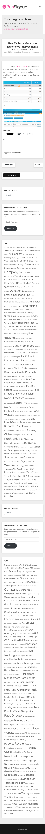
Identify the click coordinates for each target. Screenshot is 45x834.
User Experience (15, 153)
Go (32, 316)
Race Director (28, 390)
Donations (16, 290)
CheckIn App (8, 265)
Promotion (32, 372)
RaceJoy (20, 403)
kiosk (13, 333)
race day (30, 376)
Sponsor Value (16, 462)
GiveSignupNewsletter (23, 316)
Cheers (29, 264)
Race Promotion (23, 407)
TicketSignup (22, 472)
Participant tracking (9, 365)
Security (26, 450)
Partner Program (25, 364)
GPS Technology (29, 319)
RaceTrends (28, 411)
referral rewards (20, 419)
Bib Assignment (27, 254)
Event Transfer (27, 298)
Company (11, 272)
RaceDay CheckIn (18, 379)
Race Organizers (11, 407)
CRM (33, 279)
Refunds (8, 422)
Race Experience (30, 398)
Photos (17, 368)
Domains (6, 291)
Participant (16, 357)
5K (5, 247)
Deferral (24, 287)
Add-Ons (24, 247)
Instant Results (8, 330)
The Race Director (20, 469)
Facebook (10, 301)
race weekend (20, 415)
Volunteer (20, 490)
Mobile (16, 345)
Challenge (8, 261)
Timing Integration (34, 476)
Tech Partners (29, 465)
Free (19, 306)
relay (39, 422)
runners (17, 430)
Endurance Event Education (12, 298)
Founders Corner (10, 306)
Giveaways (29, 312)
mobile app (27, 345)
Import (22, 327)
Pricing (25, 368)
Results (20, 426)
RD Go (27, 415)
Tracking (9, 479)
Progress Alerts (14, 372)
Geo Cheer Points (18, 312)
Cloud (14, 268)
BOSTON (29, 258)
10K (8, 247)
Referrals (30, 419)
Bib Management (17, 258)
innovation (31, 326)
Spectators (10, 457)
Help (36, 323)
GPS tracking (11, 322)
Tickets (14, 472)
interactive (24, 330)
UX (26, 483)
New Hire (23, 350)
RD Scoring (33, 415)
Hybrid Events (14, 327)
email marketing (20, 294)
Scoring (19, 450)
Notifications (34, 353)
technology (18, 465)
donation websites (28, 291)
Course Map (16, 280)
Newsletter (32, 349)
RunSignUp (12, 439)
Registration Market (29, 422)
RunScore (28, 435)
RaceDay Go (21, 383)
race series (20, 411)
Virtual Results (10, 490)
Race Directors (14, 398)
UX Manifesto (21, 66)
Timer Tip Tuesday (12, 476)
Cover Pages (25, 280)
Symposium (28, 461)
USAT (6, 483)
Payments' (9, 368)
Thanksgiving (8, 469)
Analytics (26, 250)
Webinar (15, 493)
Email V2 (33, 295)
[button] (39, 6)
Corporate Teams (32, 276)
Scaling (12, 450)
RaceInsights (9, 403)
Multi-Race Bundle (14, 350)
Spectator (33, 454)
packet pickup (8, 357)
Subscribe (11, 228)
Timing (25, 475)
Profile (35, 368)
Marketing (19, 341)
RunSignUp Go (19, 443)
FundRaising (29, 305)
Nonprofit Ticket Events (21, 353)
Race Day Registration (19, 386)
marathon (9, 341)
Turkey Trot (26, 480)
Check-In (24, 261)
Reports (9, 426)
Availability (15, 253)
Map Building (29, 338)
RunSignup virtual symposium (26, 447)
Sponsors (29, 457)
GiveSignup (10, 316)
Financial (35, 301)
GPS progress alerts (13, 319)
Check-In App (34, 261)
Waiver (9, 493)
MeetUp (27, 342)
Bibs (24, 257)
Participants (28, 360)
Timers (35, 472)
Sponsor (20, 457)
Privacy (31, 368)
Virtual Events (18, 486)
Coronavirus (25, 272)
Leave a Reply (12, 175)
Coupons (8, 279)
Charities (16, 261)
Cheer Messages (18, 265)
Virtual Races (33, 486)
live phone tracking (22, 334)
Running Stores (17, 435)
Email (7, 294)
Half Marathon (26, 322)
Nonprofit (8, 353)
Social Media (15, 453)
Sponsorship (8, 462)
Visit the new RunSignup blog (16, 29)
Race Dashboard (20, 376)
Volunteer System (31, 490)
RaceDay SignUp (18, 390)
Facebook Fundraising (22, 302)
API (31, 250)
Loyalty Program (20, 338)
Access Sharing (15, 247)
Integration (16, 330)
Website (22, 493)
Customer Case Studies (17, 283)
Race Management (33, 403)
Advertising (18, 250)
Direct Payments (33, 287)
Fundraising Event (12, 309)
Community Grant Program (28, 268)
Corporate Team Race (14, 276)
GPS (35, 315)
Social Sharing (25, 454)
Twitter (34, 480)
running (23, 431)
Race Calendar (9, 376)
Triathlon (18, 480)
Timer (29, 472)
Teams (8, 465)
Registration (17, 422)
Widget (29, 493)
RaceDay (7, 379)
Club (19, 268)
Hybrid (6, 327)
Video (30, 483)
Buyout (34, 258)
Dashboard (18, 287)
